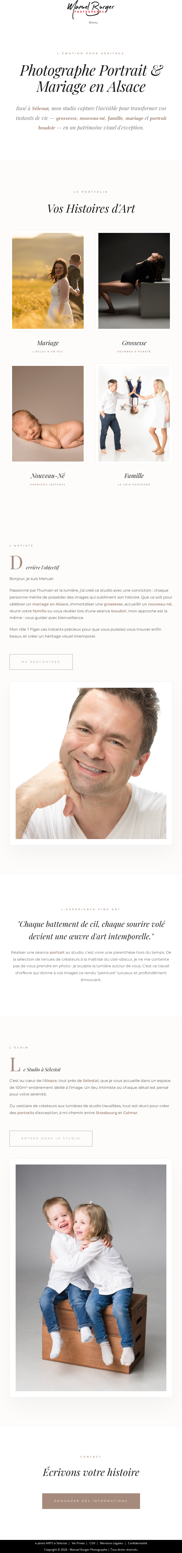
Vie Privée (78, 1543)
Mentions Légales (111, 1543)
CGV (92, 1543)
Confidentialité (137, 1543)
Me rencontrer (41, 661)
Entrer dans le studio (51, 1138)
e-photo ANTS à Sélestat (51, 1543)
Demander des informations (91, 1501)
